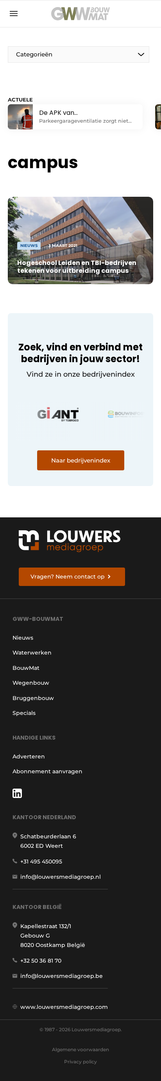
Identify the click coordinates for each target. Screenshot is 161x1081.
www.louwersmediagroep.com (64, 1006)
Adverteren (29, 756)
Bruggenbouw (33, 698)
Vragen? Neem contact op (67, 576)
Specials (24, 712)
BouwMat (26, 667)
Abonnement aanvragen (47, 771)
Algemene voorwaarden (80, 1049)
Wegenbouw (31, 682)
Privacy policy (80, 1062)
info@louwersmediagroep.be (61, 975)
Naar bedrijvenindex (80, 460)
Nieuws (23, 637)
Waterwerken (32, 652)
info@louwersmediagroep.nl (60, 876)
